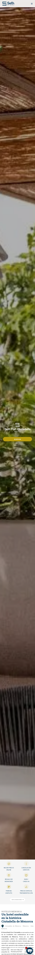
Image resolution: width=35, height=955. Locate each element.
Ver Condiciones (17, 899)
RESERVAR (17, 439)
